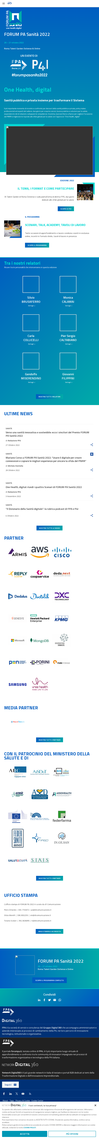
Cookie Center (37, 1100)
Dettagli (31, 306)
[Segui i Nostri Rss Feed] (30, 1093)
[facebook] (44, 999)
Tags (12, 1100)
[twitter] (49, 999)
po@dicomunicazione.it (41, 910)
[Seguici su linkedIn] (10, 1093)
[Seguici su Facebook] (3, 1093)
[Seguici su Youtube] (22, 1093)
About (6, 1100)
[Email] (54, 999)
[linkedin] (39, 999)
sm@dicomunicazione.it (40, 915)
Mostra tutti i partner (49, 739)
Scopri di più (65, 208)
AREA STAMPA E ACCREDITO (49, 931)
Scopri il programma (37, 245)
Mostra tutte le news (49, 528)
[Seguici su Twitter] (16, 1093)
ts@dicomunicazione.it (41, 920)
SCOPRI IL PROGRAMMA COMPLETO (49, 980)
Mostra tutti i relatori (49, 396)
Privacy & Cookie (22, 1100)
